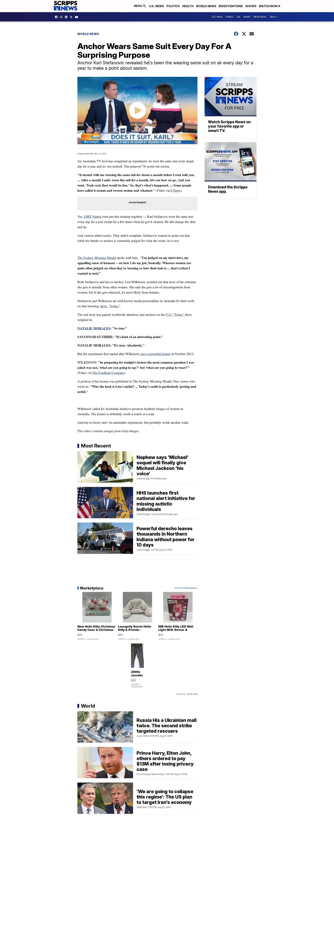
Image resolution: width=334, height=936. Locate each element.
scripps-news (67, 17)
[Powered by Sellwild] (192, 694)
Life (238, 17)
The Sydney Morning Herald (96, 257)
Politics (173, 6)
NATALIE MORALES (93, 328)
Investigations (231, 6)
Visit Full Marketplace (186, 588)
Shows (250, 6)
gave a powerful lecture (155, 354)
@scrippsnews (77, 17)
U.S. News (156, 6)
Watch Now (268, 6)
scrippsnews (57, 17)
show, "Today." (110, 306)
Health (188, 6)
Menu (138, 6)
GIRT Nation (92, 216)
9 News (175, 190)
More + (274, 17)
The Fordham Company (108, 373)
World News (206, 6)
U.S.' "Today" (175, 314)
